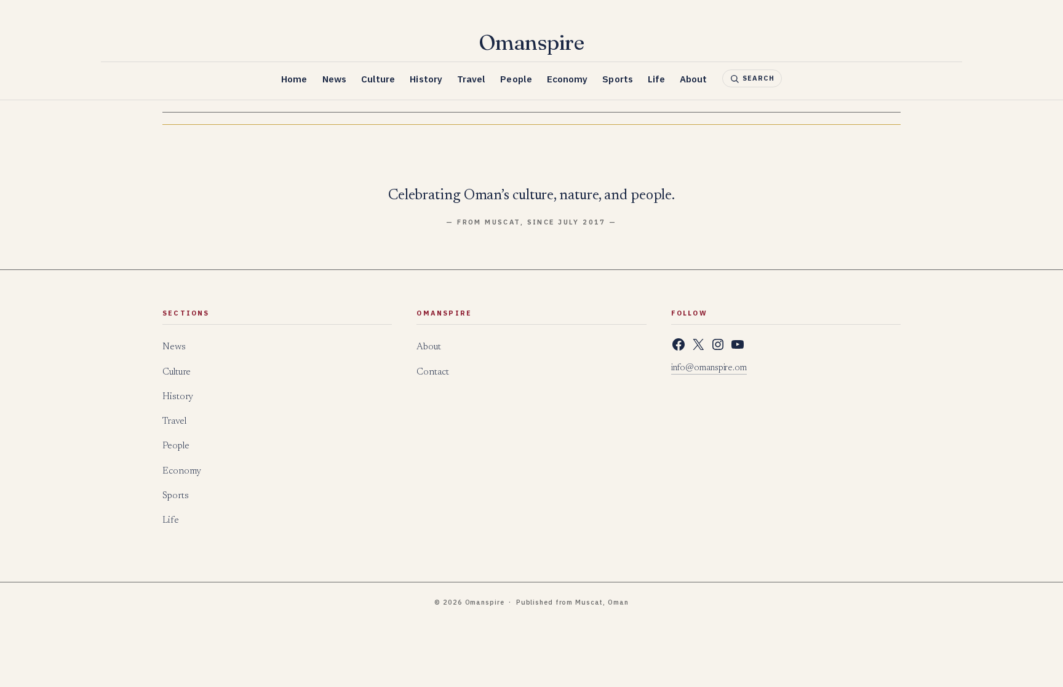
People (516, 79)
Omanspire (531, 42)
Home (294, 79)
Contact (432, 372)
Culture (378, 79)
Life (656, 79)
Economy (567, 79)
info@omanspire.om (709, 368)
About (693, 79)
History (426, 79)
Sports (617, 79)
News (334, 79)
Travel (471, 79)
